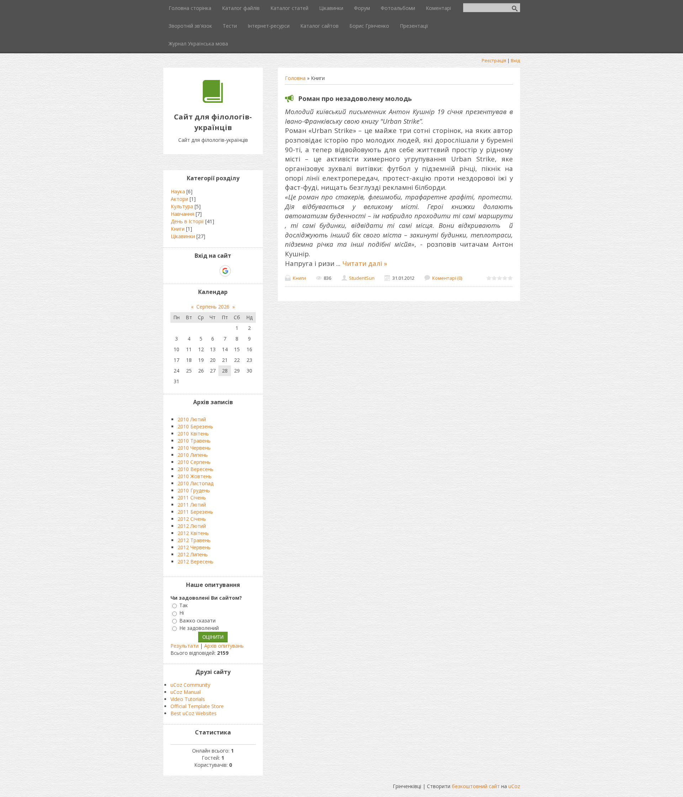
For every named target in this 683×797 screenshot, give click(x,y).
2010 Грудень (194, 490)
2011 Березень (195, 511)
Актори (179, 199)
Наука (178, 191)
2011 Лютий (192, 504)
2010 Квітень (193, 433)
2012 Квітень (193, 533)
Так (183, 605)
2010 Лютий (192, 419)
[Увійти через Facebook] (212, 271)
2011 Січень (192, 497)
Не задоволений (199, 628)
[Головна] (213, 100)
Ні (181, 613)
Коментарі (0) (447, 278)
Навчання (182, 213)
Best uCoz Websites (193, 713)
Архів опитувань (224, 645)
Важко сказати (197, 620)
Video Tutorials (187, 699)
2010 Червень (194, 447)
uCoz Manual (185, 692)
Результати (184, 645)
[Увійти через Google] (225, 271)
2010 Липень (193, 454)
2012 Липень (193, 554)
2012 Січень (192, 518)
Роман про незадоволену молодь (355, 98)
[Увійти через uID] (200, 271)
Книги (299, 278)
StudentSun (362, 278)
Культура (182, 206)
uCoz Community (190, 684)
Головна (295, 78)
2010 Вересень (195, 469)
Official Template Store (197, 706)
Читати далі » (364, 263)
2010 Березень (195, 426)
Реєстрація (494, 60)
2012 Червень (194, 547)
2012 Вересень (195, 561)
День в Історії (187, 221)
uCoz (514, 786)
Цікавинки (183, 236)
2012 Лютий (192, 526)
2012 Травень (194, 540)
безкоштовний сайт (476, 786)
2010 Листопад (195, 483)
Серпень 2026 (212, 306)
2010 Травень (194, 440)
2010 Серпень (194, 462)
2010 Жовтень (195, 476)
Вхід (515, 60)
